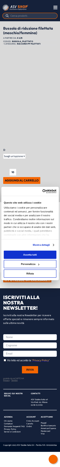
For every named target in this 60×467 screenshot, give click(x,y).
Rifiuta (30, 273)
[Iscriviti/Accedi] (41, 7)
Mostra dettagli (41, 244)
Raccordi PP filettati (29, 44)
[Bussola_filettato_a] (30, 129)
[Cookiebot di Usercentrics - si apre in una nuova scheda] (42, 191)
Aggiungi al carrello (22, 180)
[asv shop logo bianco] (15, 5)
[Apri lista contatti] (53, 459)
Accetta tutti (30, 254)
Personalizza (28, 264)
